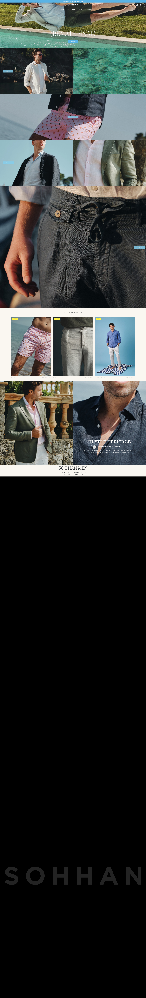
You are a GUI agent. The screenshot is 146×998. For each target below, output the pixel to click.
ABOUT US (81, 9)
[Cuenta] (137, 5)
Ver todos (73, 315)
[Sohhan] (73, 5)
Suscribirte (127, 510)
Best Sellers (73, 313)
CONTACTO (89, 9)
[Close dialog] (142, 485)
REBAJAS (61, 9)
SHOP (55, 9)
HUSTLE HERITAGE (71, 9)
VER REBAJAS (73, 41)
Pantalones (139, 247)
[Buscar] (5, 5)
